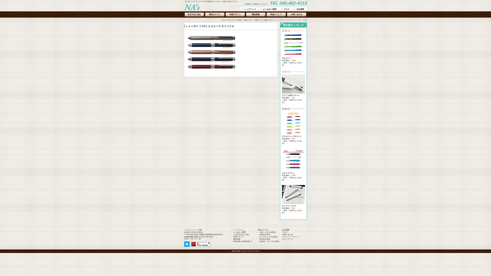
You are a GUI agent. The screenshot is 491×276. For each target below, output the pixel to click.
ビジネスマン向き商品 (268, 237)
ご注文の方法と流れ (241, 234)
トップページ (250, 9)
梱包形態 (256, 14)
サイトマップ (287, 239)
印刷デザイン (235, 14)
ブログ (286, 9)
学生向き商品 (265, 239)
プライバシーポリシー (291, 237)
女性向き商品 (265, 234)
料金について (276, 14)
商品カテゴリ (215, 14)
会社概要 (300, 9)
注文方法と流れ (194, 14)
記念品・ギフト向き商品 (269, 241)
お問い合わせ (296, 14)
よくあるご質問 (269, 9)
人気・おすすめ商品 (268, 232)
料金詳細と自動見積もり (243, 241)
